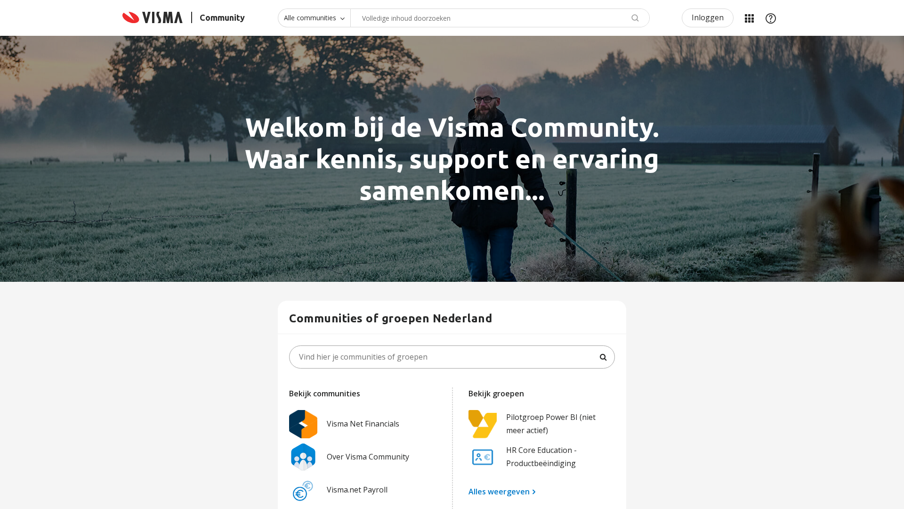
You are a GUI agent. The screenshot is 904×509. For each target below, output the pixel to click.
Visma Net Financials (363, 424)
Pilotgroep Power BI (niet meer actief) (551, 423)
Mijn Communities (749, 18)
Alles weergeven (499, 491)
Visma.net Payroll (357, 489)
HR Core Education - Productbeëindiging (541, 456)
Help (771, 18)
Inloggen (708, 17)
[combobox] (500, 17)
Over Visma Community (368, 457)
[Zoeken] (603, 357)
